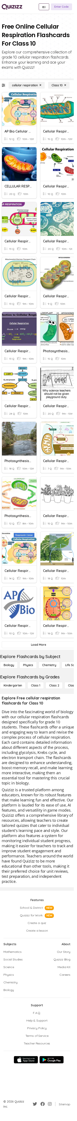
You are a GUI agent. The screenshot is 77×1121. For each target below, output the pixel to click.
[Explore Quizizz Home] (12, 7)
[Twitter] (35, 1104)
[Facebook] (42, 1104)
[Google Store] (52, 1059)
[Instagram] (50, 1104)
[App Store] (26, 1059)
